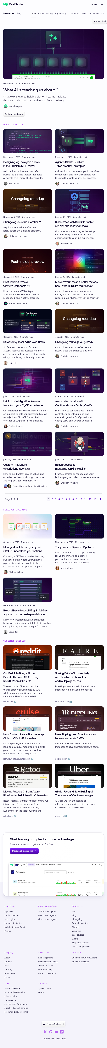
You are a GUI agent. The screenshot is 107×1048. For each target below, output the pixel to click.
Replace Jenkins (45, 957)
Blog (74, 915)
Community (74, 13)
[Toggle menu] (101, 4)
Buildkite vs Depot (80, 961)
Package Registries (13, 923)
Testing (49, 13)
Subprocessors (11, 1000)
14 (99, 499)
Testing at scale (45, 965)
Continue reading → (13, 114)
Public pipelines (11, 915)
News (84, 13)
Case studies (78, 934)
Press (6, 965)
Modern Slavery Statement (16, 1011)
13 (95, 499)
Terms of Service (12, 988)
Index (33, 13)
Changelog (77, 919)
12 (90, 499)
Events (75, 938)
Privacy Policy (10, 996)
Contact (93, 4)
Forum (41, 992)
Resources (8, 13)
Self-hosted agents (47, 911)
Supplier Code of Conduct (16, 1008)
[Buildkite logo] (13, 4)
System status (44, 988)
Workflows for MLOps (48, 961)
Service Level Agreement (15, 1004)
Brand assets (10, 973)
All (102, 13)
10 (80, 499)
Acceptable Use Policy (14, 992)
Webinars (76, 931)
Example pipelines (80, 923)
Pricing (7, 931)
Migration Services (80, 942)
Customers (94, 13)
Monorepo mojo (45, 969)
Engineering (60, 13)
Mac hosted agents (47, 915)
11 (85, 499)
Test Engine (9, 919)
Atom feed (101, 21)
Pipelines (8, 911)
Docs (74, 911)
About (7, 957)
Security (8, 969)
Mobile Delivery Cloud (14, 927)
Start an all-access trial (23, 851)
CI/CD (41, 13)
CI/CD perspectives (81, 946)
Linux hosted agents (47, 919)
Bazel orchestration (47, 973)
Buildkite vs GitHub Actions (84, 957)
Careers (8, 961)
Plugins (75, 927)
